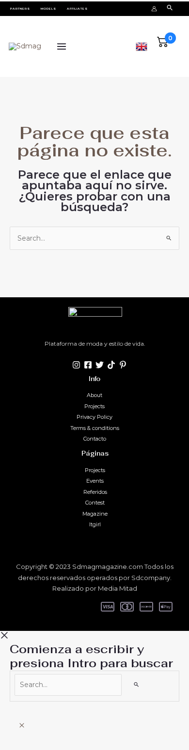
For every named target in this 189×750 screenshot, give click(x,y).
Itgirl (95, 524)
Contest (95, 502)
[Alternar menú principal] (61, 46)
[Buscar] (137, 684)
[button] (20, 9)
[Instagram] (76, 365)
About (94, 395)
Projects (94, 406)
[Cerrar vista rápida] (22, 725)
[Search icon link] (170, 8)
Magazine (95, 513)
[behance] (111, 365)
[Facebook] (88, 365)
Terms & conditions (94, 428)
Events (95, 480)
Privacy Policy (94, 416)
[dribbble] (123, 365)
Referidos (95, 492)
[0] (163, 45)
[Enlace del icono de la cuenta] (154, 9)
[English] (141, 45)
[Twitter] (99, 365)
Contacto (94, 438)
